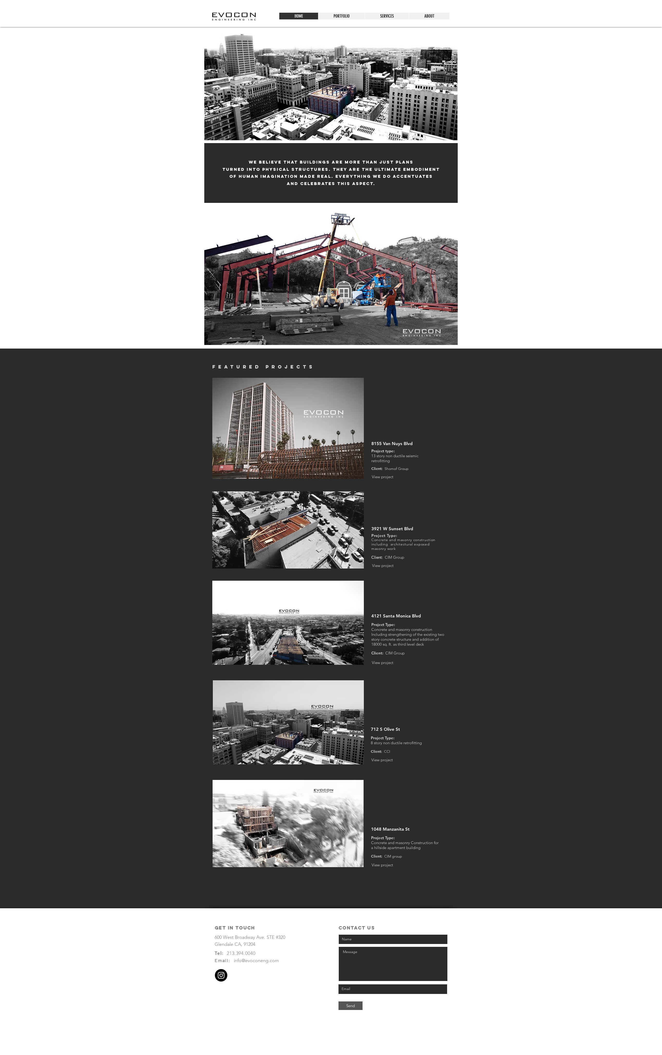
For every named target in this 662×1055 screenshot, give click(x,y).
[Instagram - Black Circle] (221, 975)
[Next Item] (449, 276)
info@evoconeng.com (256, 960)
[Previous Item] (213, 276)
